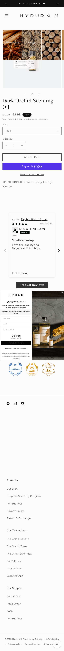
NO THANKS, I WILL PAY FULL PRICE (16, 348)
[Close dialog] (62, 293)
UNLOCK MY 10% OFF (16, 343)
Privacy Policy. (16, 358)
